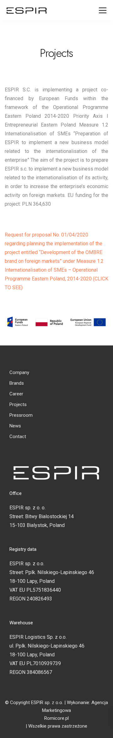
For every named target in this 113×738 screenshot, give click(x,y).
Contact (17, 436)
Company (19, 372)
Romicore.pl (56, 718)
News (15, 426)
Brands (16, 383)
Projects (18, 404)
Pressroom (21, 415)
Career (16, 394)
